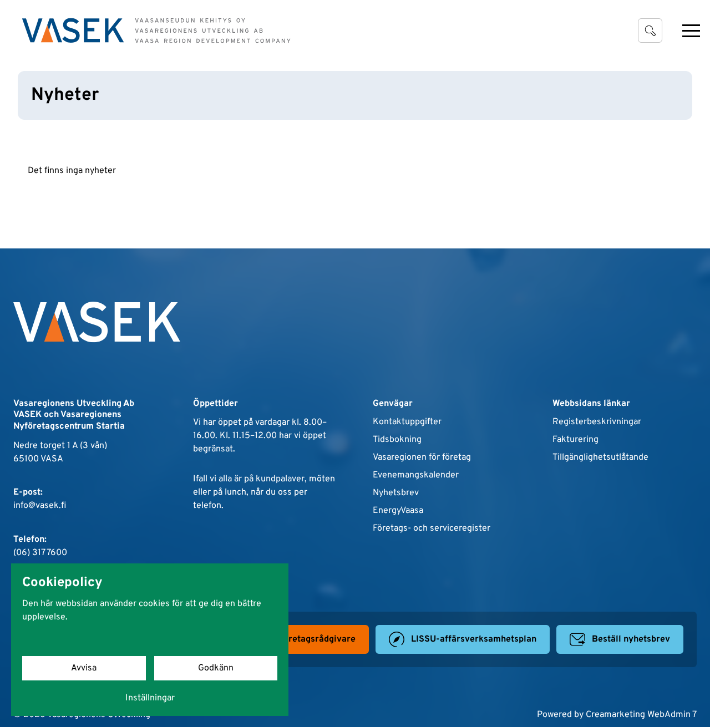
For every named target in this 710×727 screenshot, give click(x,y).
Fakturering (575, 439)
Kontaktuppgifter (407, 422)
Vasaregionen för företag (422, 457)
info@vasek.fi (39, 505)
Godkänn (216, 668)
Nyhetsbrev (396, 493)
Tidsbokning (397, 439)
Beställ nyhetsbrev (631, 639)
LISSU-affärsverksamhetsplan (473, 639)
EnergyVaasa (398, 510)
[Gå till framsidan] (156, 30)
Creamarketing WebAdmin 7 (641, 714)
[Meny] (691, 30)
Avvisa (84, 668)
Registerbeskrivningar (596, 422)
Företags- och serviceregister (431, 528)
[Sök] (650, 30)
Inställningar (150, 698)
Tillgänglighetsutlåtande (600, 457)
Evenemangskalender (416, 475)
